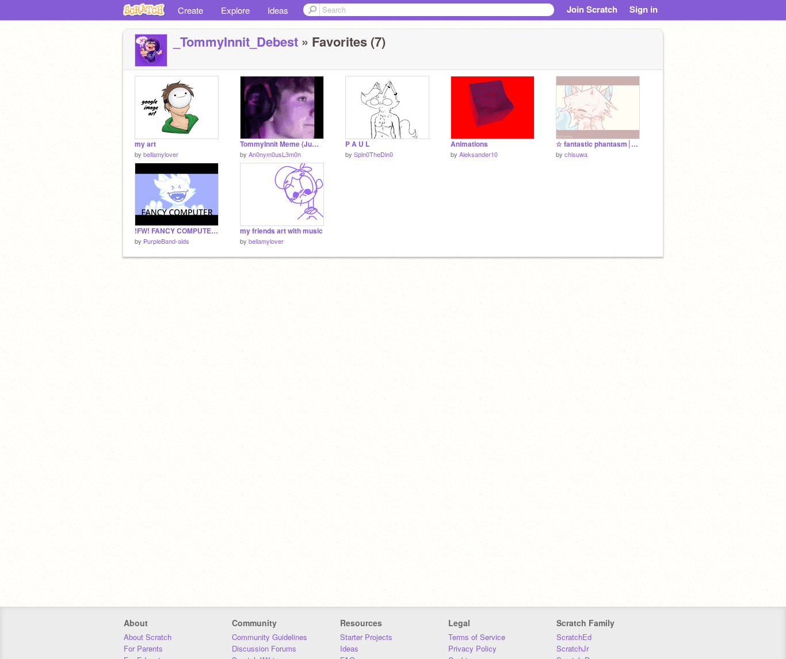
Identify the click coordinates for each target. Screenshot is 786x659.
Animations (469, 144)
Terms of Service (476, 636)
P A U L (357, 144)
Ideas (278, 10)
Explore (235, 10)
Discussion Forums (264, 648)
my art (145, 144)
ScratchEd (574, 636)
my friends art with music (281, 231)
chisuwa (575, 154)
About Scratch (147, 636)
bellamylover (160, 154)
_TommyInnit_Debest (235, 41)
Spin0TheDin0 (373, 154)
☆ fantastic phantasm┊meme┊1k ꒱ (598, 144)
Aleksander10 (478, 154)
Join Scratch (592, 9)
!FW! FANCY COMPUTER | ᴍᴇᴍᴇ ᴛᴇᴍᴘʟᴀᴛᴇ (177, 231)
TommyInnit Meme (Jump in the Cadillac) (282, 144)
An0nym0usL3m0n (275, 154)
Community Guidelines (269, 636)
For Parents (143, 648)
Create (190, 10)
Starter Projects (366, 636)
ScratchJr (572, 648)
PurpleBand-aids (166, 241)
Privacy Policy (472, 648)
